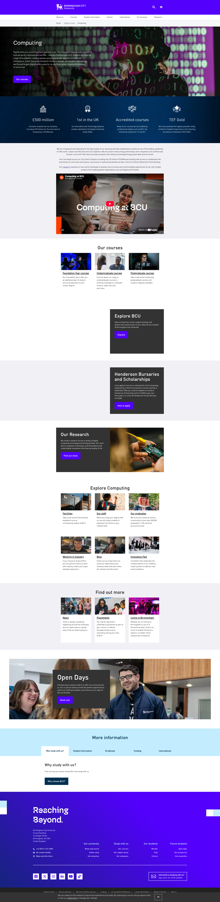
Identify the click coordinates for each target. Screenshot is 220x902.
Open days (183, 849)
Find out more (70, 456)
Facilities (67, 514)
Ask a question (181, 856)
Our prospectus (180, 853)
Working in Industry (73, 557)
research (66, 167)
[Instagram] (53, 876)
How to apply (124, 406)
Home (58, 23)
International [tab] (165, 751)
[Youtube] (71, 876)
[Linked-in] (62, 876)
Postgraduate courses (142, 273)
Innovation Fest (139, 557)
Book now (65, 700)
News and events (92, 849)
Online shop (94, 853)
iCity (156, 853)
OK (158, 897)
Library (155, 856)
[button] (59, 17)
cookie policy (72, 898)
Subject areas (69, 23)
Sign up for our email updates (171, 876)
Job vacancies (93, 856)
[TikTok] (79, 876)
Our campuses (122, 856)
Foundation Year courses (76, 273)
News (66, 618)
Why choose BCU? (56, 781)
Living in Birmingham (142, 618)
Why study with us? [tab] (55, 751)
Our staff (101, 514)
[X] (45, 876)
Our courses (22, 79)
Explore (121, 335)
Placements (103, 618)
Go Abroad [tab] (110, 751)
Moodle (154, 849)
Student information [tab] (82, 751)
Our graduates (138, 514)
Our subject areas (121, 853)
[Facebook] (36, 876)
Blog (99, 557)
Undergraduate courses (109, 273)
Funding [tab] (137, 751)
